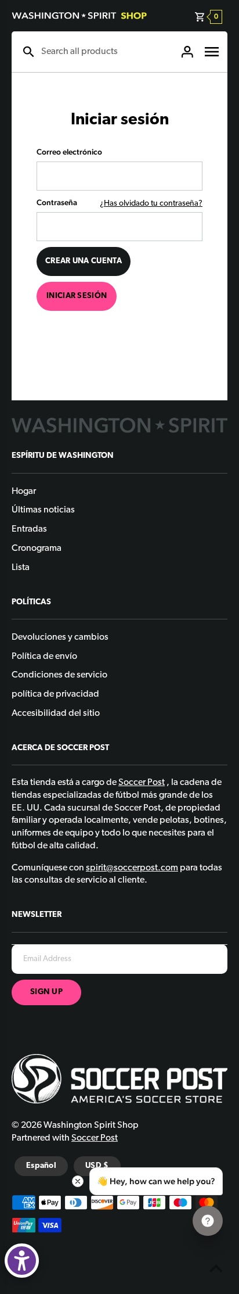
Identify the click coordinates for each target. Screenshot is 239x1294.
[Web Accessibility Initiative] (22, 1260)
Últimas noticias (43, 510)
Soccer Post (94, 1138)
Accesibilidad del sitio (56, 713)
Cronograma (36, 548)
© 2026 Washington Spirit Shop (75, 1125)
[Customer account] (187, 51)
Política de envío (44, 656)
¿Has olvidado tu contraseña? (151, 203)
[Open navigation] (211, 51)
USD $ (97, 1166)
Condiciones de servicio (59, 675)
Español (41, 1166)
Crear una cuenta (83, 261)
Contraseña (57, 202)
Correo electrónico (69, 151)
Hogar (24, 491)
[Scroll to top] (215, 1270)
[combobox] (105, 51)
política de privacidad (55, 694)
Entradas (29, 529)
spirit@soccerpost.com (132, 868)
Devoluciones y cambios (60, 637)
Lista (21, 567)
